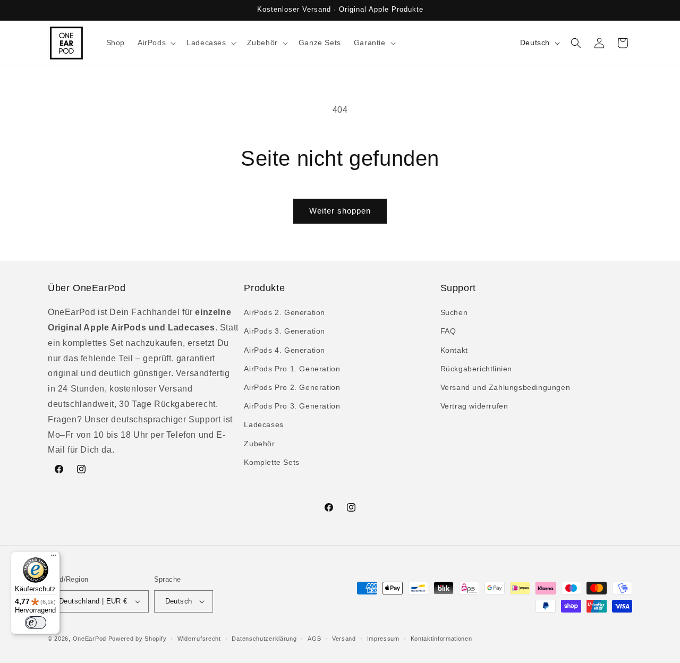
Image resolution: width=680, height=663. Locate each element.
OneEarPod (89, 638)
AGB (314, 638)
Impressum (383, 638)
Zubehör (259, 443)
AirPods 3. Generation (284, 331)
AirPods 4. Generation (284, 350)
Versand (344, 638)
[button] (155, 42)
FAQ (448, 331)
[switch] (35, 622)
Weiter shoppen (340, 210)
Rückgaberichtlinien (476, 368)
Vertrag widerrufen (474, 406)
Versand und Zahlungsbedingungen (505, 387)
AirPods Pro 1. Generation (292, 368)
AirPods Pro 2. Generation (292, 387)
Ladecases (263, 424)
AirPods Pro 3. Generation (292, 406)
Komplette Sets (271, 462)
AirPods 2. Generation (284, 312)
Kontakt (454, 350)
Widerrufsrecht (199, 638)
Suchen (454, 312)
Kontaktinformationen (441, 638)
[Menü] (53, 557)
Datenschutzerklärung (264, 638)
